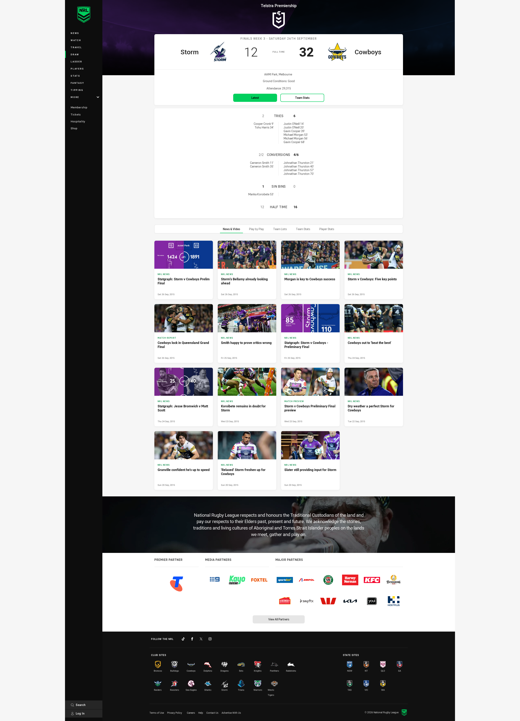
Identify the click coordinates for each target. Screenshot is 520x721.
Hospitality (78, 121)
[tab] (231, 229)
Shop (74, 128)
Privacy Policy (174, 712)
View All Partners (278, 619)
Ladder (76, 61)
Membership (79, 107)
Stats (75, 75)
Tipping (77, 89)
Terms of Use (157, 712)
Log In (80, 713)
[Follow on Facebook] (192, 639)
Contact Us (212, 712)
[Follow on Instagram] (210, 639)
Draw (75, 54)
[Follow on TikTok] (183, 639)
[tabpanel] (279, 365)
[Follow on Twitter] (201, 639)
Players (77, 68)
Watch (76, 40)
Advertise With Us (231, 712)
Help (200, 712)
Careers (191, 712)
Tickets (76, 114)
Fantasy (77, 82)
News (75, 33)
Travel (76, 47)
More (75, 97)
